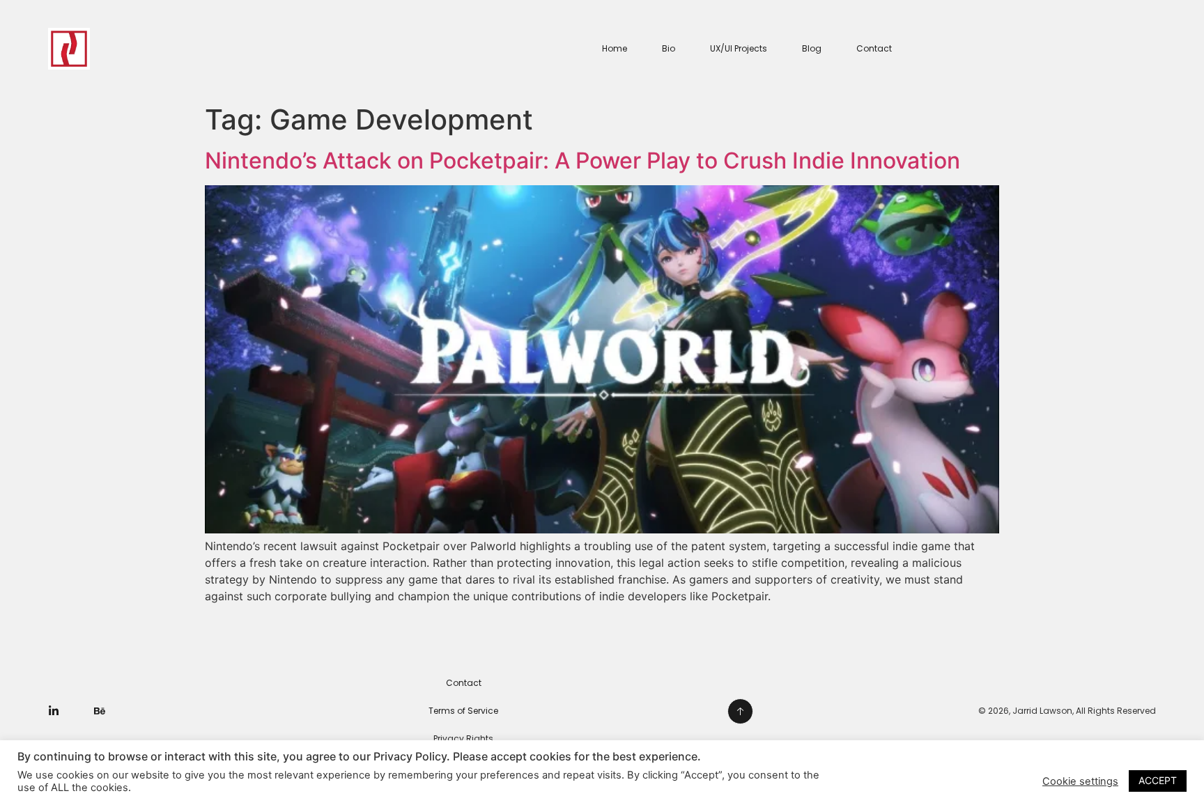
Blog (811, 48)
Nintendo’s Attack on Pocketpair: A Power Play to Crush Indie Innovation (582, 160)
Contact (874, 48)
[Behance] (99, 711)
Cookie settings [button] (1080, 781)
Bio (668, 48)
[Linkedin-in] (53, 711)
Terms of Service (463, 711)
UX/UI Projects (738, 48)
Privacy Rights (463, 738)
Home (614, 48)
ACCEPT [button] (1158, 780)
